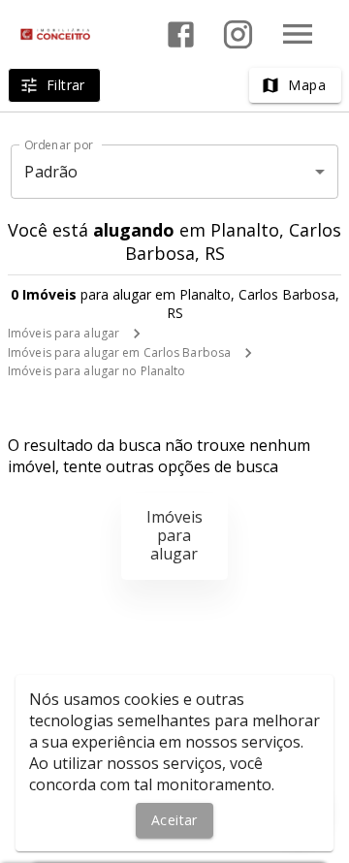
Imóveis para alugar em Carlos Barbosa (119, 352)
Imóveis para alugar (63, 333)
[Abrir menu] (298, 34)
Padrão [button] (51, 171)
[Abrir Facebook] (181, 34)
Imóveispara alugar (174, 535)
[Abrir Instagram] (238, 34)
